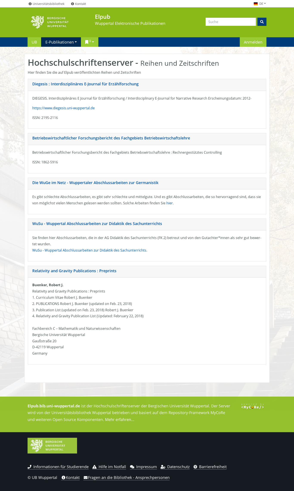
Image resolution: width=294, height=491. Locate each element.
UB (34, 42)
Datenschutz (178, 466)
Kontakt (73, 477)
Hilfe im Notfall (112, 466)
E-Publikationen (59, 42)
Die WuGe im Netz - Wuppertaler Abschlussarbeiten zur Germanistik (95, 182)
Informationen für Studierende (61, 466)
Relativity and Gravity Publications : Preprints (74, 270)
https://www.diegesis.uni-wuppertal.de (63, 108)
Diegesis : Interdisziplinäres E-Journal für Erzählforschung (85, 83)
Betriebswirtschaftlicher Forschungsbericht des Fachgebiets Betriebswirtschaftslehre (111, 138)
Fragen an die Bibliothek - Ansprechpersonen (129, 477)
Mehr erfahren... (119, 419)
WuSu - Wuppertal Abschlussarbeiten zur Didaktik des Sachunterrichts (97, 223)
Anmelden (253, 42)
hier (169, 203)
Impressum (146, 466)
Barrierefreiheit (213, 466)
